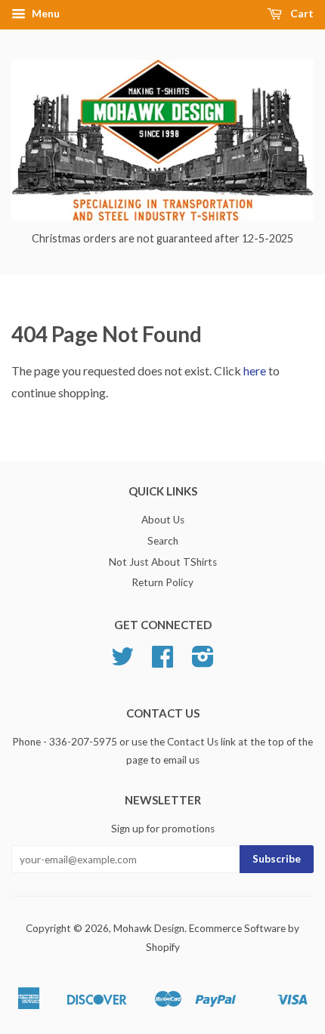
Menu (44, 13)
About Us (162, 520)
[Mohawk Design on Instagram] (203, 662)
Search (162, 541)
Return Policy (162, 582)
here (254, 370)
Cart (301, 13)
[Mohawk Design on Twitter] (122, 662)
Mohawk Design (148, 928)
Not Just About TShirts (163, 562)
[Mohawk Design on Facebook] (162, 662)
